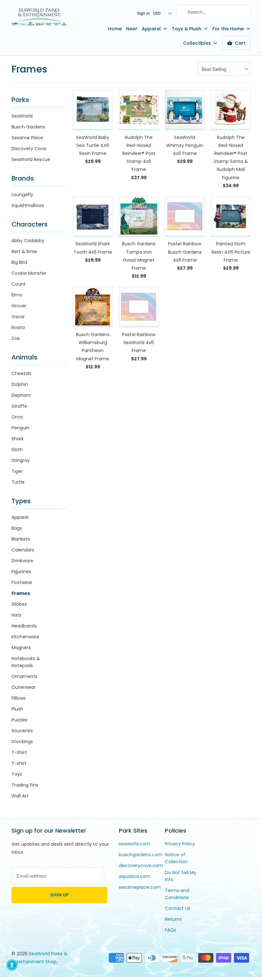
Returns (173, 919)
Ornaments (24, 676)
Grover (19, 306)
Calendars (23, 550)
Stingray (21, 460)
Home (115, 29)
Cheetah (21, 373)
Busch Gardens (28, 127)
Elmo (17, 295)
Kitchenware (25, 637)
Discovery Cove (29, 148)
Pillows (19, 698)
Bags (17, 528)
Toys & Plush (187, 29)
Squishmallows (28, 205)
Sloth (17, 449)
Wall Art (20, 796)
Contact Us (177, 908)
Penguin (20, 428)
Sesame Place (27, 138)
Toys (17, 774)
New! (131, 29)
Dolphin (20, 384)
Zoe (16, 338)
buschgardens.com (140, 854)
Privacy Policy (180, 844)
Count (19, 284)
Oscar (18, 316)
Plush (17, 709)
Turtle (18, 482)
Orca (17, 417)
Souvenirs (22, 730)
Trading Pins (25, 785)
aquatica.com (134, 876)
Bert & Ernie (24, 251)
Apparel (152, 29)
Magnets (21, 647)
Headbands (24, 626)
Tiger (17, 471)
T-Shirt (19, 752)
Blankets (21, 539)
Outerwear (23, 687)
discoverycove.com (141, 865)
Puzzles (19, 720)
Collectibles (197, 43)
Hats (16, 615)
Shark (18, 438)
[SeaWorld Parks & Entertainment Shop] (39, 16)
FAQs (170, 930)
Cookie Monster (29, 273)
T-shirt (19, 763)
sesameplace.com (140, 887)
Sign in (143, 13)
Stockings (22, 741)
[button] (12, 965)
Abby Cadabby (28, 240)
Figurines (21, 571)
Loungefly (22, 194)
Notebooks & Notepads (26, 662)
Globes (19, 604)
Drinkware (22, 561)
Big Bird (19, 262)
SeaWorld (22, 116)
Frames (29, 69)
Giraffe (19, 406)
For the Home (228, 29)
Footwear (22, 582)
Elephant (21, 395)
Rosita (18, 327)
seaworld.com (134, 844)
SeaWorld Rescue (31, 159)
